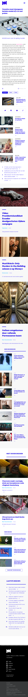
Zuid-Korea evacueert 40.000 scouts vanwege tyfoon (17, 605)
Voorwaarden (9, 657)
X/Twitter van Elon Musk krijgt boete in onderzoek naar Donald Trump (12, 168)
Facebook (10, 663)
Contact (8, 656)
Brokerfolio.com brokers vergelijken (12, 689)
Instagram (10, 665)
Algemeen (17, 127)
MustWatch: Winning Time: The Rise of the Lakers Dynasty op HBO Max (17, 618)
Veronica (5, 92)
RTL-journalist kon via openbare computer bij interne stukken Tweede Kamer (17, 613)
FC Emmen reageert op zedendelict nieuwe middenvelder (16, 601)
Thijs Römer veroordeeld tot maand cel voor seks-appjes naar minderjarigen (17, 592)
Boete (16, 92)
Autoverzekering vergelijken (11, 686)
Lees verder (4, 232)
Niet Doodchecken (7, 340)
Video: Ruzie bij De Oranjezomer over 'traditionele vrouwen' (15, 179)
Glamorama (18, 117)
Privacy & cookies (15, 656)
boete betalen (19, 44)
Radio (10, 92)
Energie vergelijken (9, 684)
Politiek (17, 155)
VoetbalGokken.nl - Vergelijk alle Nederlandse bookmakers (16, 694)
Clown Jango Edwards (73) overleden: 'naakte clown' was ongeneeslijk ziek (17, 622)
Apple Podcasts (11, 669)
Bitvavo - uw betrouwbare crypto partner (12, 690)
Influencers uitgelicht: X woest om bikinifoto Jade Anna (16, 597)
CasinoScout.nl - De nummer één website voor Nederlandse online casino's (14, 693)
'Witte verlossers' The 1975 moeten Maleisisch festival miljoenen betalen (14, 175)
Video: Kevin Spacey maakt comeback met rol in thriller (17, 588)
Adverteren (22, 656)
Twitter (9, 662)
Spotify (9, 667)
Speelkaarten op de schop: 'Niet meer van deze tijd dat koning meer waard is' (14, 172)
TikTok (9, 671)
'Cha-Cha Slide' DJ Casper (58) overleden (15, 609)
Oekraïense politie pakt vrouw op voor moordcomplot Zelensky (17, 628)
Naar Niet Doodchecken (14, 570)
